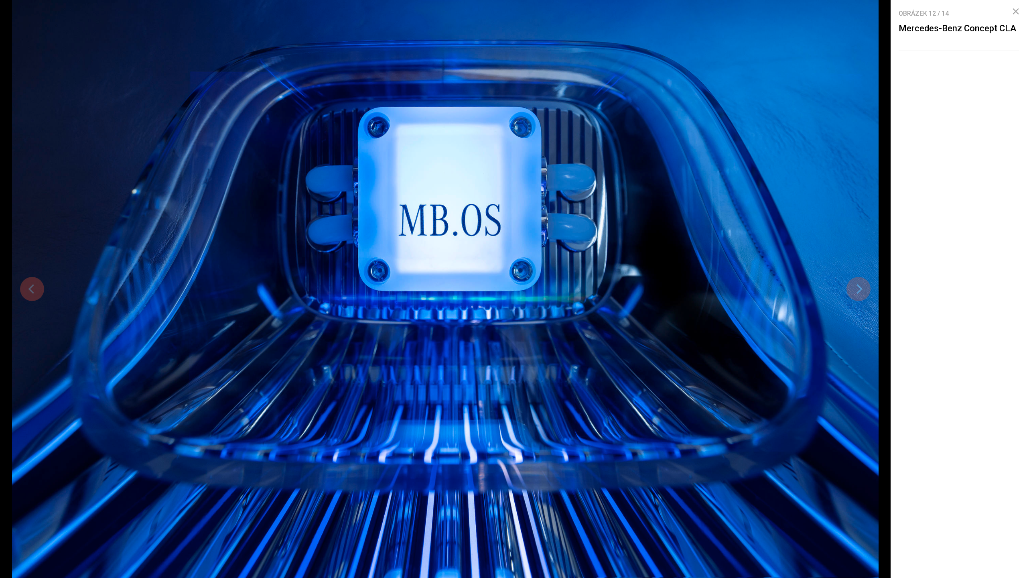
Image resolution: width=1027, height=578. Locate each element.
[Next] (858, 289)
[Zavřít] (1015, 12)
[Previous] (32, 289)
